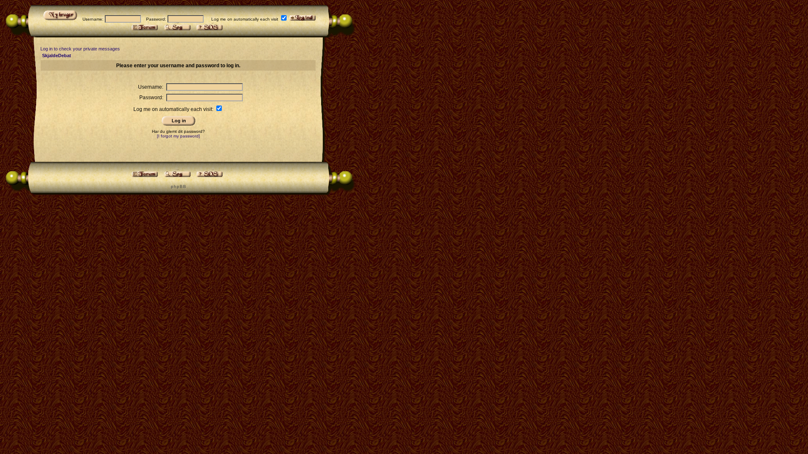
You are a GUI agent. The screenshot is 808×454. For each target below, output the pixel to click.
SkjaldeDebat (56, 55)
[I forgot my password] (178, 136)
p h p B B (178, 186)
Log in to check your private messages (80, 48)
